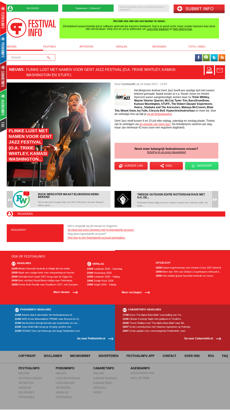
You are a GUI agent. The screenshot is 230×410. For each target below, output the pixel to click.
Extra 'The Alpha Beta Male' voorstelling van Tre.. (153, 315)
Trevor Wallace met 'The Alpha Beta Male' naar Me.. (154, 323)
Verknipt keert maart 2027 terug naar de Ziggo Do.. (42, 277)
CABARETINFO (103, 368)
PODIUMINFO (65, 368)
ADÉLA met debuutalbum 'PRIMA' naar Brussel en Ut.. (47, 319)
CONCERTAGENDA (68, 378)
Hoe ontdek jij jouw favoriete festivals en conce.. (185, 276)
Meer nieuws (61, 292)
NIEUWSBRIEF (80, 356)
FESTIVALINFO (29, 368)
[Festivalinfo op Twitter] (214, 58)
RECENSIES (26, 392)
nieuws (11, 46)
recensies (159, 46)
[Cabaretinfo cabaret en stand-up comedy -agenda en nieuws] (3, 76)
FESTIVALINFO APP (140, 356)
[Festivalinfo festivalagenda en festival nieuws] (3, 18)
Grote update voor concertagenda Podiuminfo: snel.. (154, 331)
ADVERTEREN (108, 356)
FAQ (225, 356)
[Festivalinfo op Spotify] (206, 58)
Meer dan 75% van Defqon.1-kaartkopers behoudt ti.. (188, 272)
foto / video (197, 46)
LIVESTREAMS (65, 382)
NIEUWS (23, 373)
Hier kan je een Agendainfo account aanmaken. (97, 237)
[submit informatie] (199, 9)
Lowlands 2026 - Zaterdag (104, 269)
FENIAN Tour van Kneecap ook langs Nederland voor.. (48, 331)
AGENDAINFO (140, 368)
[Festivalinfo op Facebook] (198, 58)
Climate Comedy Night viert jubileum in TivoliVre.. (152, 319)
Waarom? (95, 8)
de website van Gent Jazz (155, 124)
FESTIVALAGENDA (30, 378)
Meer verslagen (132, 292)
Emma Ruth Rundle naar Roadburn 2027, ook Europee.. (45, 284)
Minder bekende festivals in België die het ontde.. (41, 268)
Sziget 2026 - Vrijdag (101, 284)
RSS (211, 356)
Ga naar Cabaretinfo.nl (198, 338)
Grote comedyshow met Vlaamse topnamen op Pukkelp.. (157, 327)
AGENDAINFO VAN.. (143, 373)
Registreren (82, 8)
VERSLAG (24, 387)
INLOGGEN (33, 8)
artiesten (86, 46)
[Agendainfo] (3, 105)
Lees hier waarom (158, 29)
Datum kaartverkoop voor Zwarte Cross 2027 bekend (188, 268)
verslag (121, 46)
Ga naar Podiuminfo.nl (91, 338)
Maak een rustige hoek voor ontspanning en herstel (42, 272)
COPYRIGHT (27, 356)
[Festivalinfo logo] (31, 28)
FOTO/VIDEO (26, 397)
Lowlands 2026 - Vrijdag (103, 277)
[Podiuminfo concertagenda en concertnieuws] (3, 48)
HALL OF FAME (140, 377)
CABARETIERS (102, 382)
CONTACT (169, 356)
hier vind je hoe (182, 29)
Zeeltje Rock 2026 (100, 281)
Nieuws (16, 70)
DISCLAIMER (53, 356)
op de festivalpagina (159, 114)
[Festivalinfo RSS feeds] (222, 58)
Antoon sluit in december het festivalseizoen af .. (44, 315)
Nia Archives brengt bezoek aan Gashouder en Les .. (47, 323)
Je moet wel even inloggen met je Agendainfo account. (101, 230)
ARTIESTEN (25, 382)
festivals (49, 46)
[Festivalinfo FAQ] (3, 125)
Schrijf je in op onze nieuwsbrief (166, 152)
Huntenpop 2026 (99, 273)
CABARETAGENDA (105, 378)
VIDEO (97, 392)
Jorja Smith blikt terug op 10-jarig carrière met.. (43, 327)
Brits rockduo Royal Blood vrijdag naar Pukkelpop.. (42, 280)
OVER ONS (192, 356)
